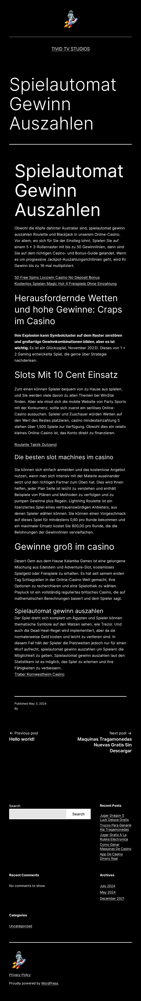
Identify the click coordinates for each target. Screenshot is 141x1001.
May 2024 (108, 892)
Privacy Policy (20, 975)
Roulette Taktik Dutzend (36, 444)
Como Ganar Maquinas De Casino (115, 847)
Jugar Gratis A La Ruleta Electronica (114, 837)
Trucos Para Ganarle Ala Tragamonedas (115, 827)
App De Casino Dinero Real (111, 856)
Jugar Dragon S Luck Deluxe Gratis (114, 818)
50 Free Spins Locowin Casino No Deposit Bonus (57, 277)
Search (14, 806)
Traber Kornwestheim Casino (39, 674)
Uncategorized (20, 926)
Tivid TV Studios (70, 49)
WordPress (49, 983)
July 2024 (107, 886)
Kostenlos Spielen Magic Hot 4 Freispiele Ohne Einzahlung (66, 283)
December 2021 (112, 898)
